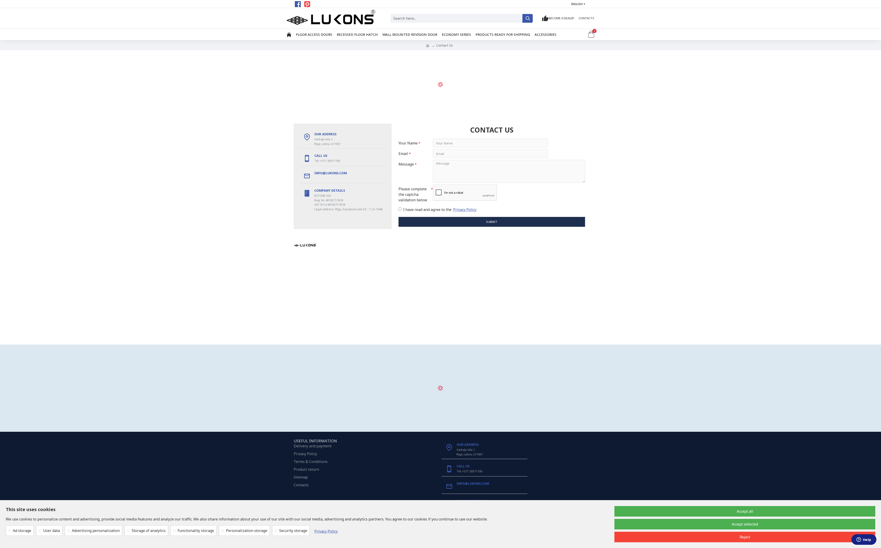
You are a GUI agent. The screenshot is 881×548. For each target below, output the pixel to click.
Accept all (745, 511)
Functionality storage (196, 530)
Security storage (293, 530)
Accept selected (745, 524)
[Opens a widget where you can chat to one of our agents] (863, 540)
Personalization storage (246, 530)
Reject (745, 537)
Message (406, 164)
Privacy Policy (326, 531)
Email (403, 153)
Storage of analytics (149, 530)
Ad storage (22, 530)
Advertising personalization (96, 530)
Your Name (408, 143)
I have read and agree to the (440, 209)
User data (51, 530)
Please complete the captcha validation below (413, 194)
